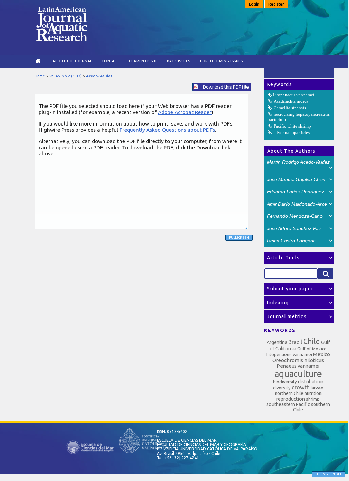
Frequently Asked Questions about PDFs (167, 130)
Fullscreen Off (328, 474)
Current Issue (143, 61)
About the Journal (72, 61)
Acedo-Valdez (99, 76)
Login (254, 4)
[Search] (325, 273)
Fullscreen (239, 237)
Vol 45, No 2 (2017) (65, 76)
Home (40, 76)
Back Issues (178, 61)
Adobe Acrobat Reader (185, 112)
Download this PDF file (226, 87)
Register (276, 4)
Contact (111, 61)
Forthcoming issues (221, 61)
